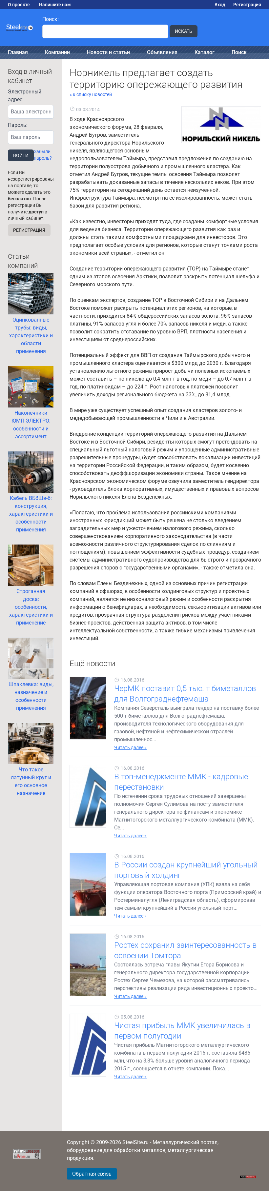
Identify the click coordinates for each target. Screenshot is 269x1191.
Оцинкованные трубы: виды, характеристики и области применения (31, 335)
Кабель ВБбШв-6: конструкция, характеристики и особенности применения (31, 514)
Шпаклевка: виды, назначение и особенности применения (31, 696)
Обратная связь (92, 1174)
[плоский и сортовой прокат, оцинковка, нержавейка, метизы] (19, 27)
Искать (183, 31)
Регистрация (247, 4)
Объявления (162, 52)
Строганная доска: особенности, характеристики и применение (31, 607)
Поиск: (50, 19)
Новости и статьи (108, 52)
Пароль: (18, 125)
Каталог (205, 52)
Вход (220, 4)
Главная (18, 52)
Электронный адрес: (24, 96)
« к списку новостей (91, 94)
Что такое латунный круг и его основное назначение (31, 781)
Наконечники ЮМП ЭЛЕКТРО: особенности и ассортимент (31, 425)
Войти (21, 155)
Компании (57, 52)
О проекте (19, 4)
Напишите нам (55, 4)
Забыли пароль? (43, 155)
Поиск (239, 52)
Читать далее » (130, 747)
